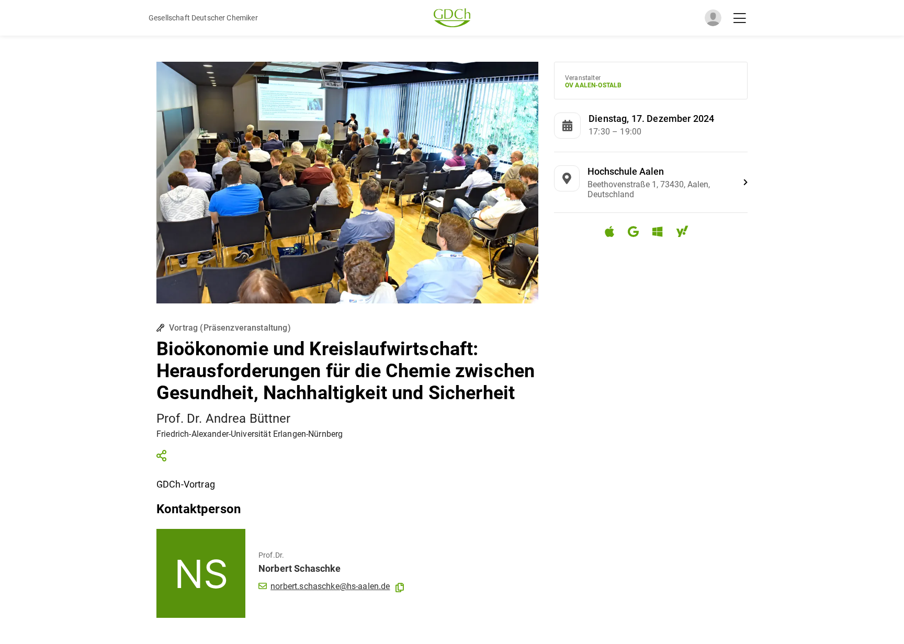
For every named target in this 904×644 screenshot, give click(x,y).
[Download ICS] (614, 231)
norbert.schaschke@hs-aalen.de (330, 586)
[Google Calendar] (637, 233)
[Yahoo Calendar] (686, 233)
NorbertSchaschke (299, 568)
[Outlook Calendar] (661, 233)
